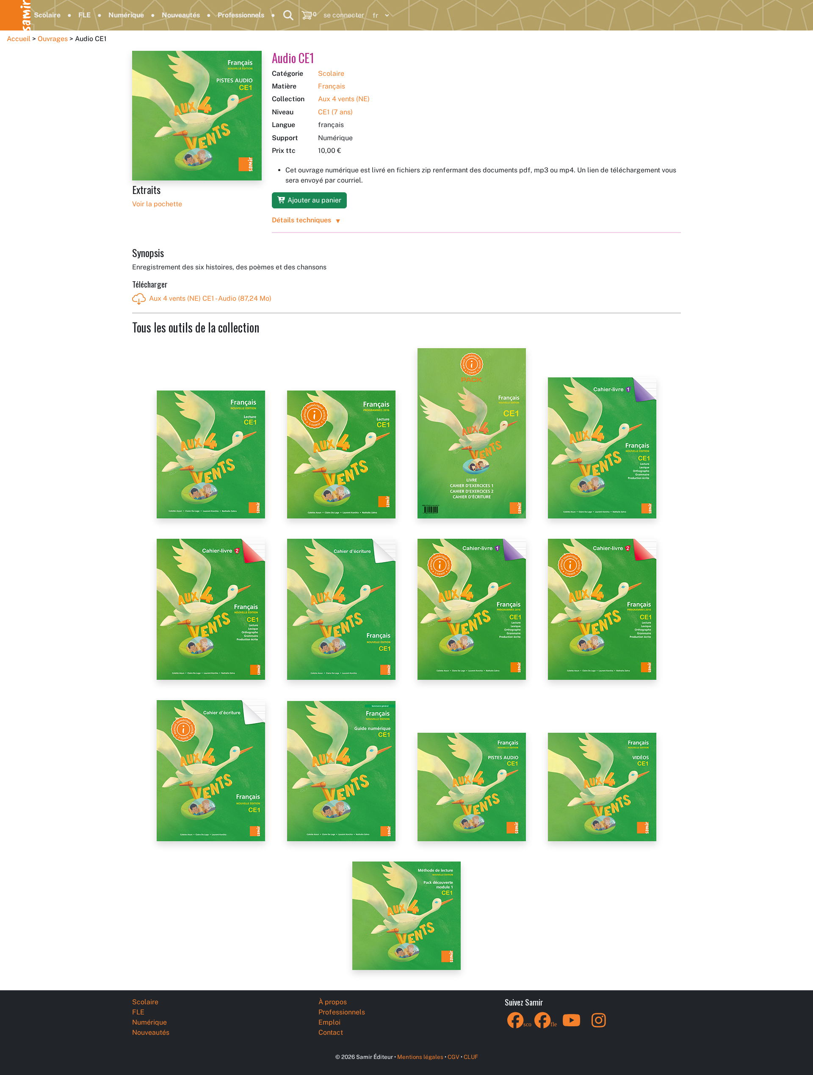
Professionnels (241, 15)
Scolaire (47, 15)
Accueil (18, 39)
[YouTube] (571, 1026)
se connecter (344, 15)
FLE (84, 15)
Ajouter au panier (313, 200)
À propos (332, 1002)
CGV (453, 1056)
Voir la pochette (157, 204)
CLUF (471, 1056)
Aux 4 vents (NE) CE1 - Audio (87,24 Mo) (210, 298)
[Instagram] (598, 1026)
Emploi (329, 1022)
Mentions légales (420, 1056)
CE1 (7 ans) (335, 112)
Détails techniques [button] (301, 220)
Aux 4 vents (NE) (344, 99)
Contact (330, 1032)
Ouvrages (53, 39)
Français (331, 86)
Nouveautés (181, 15)
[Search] (288, 15)
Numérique (126, 15)
